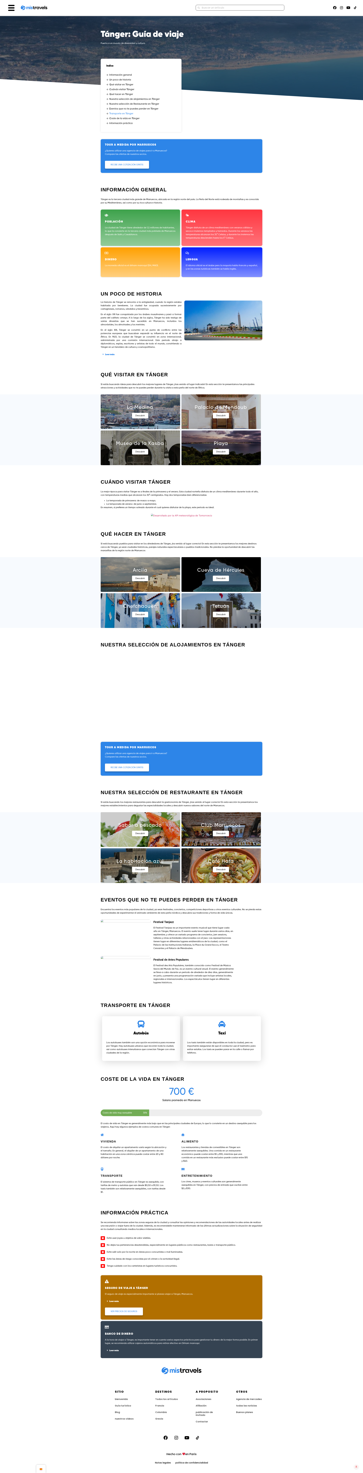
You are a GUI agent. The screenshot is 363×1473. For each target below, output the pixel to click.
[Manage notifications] (356, 1466)
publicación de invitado (204, 1414)
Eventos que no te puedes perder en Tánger (133, 109)
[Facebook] (334, 7)
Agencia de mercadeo (249, 1399)
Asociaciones (203, 1399)
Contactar (202, 1421)
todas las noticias (246, 1405)
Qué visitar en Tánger (121, 84)
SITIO (119, 1392)
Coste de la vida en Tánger (124, 118)
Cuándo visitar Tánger (121, 89)
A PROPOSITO (207, 1392)
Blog (117, 1412)
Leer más (110, 354)
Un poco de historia (120, 80)
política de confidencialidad (191, 1462)
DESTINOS (163, 1392)
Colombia (161, 1412)
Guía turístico (123, 1405)
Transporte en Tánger (121, 113)
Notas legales (165, 1462)
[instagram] (341, 7)
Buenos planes (244, 1412)
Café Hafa (221, 861)
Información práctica (121, 123)
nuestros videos (124, 1418)
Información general (120, 75)
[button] (141, 354)
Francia (159, 1405)
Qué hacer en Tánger (121, 94)
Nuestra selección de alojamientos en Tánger (134, 99)
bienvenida (121, 1399)
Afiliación (201, 1405)
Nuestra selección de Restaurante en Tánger (134, 104)
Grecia (159, 1418)
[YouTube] (348, 7)
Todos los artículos (166, 1399)
